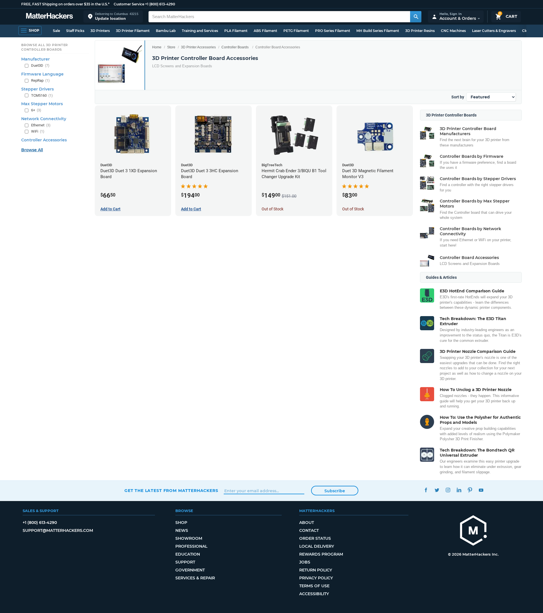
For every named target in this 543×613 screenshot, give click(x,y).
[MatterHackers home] (49, 16)
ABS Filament (265, 31)
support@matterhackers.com (58, 530)
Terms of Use (314, 585)
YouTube (481, 490)
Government (190, 570)
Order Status (315, 538)
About (306, 522)
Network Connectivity (43, 118)
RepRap (40, 80)
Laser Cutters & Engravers (494, 31)
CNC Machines (453, 31)
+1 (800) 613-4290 (160, 4)
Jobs (304, 562)
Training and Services (200, 31)
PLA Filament (235, 31)
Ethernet (41, 125)
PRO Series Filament (332, 31)
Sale (56, 31)
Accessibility (314, 593)
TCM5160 (42, 95)
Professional (191, 546)
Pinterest (470, 490)
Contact (309, 530)
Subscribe (334, 490)
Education (187, 554)
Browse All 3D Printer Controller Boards (44, 47)
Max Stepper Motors (42, 103)
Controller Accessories (44, 140)
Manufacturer (35, 59)
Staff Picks (75, 31)
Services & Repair (195, 577)
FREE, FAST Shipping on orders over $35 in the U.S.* (65, 4)
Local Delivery (316, 546)
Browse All (32, 149)
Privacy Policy (316, 577)
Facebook (426, 490)
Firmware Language (42, 74)
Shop (181, 522)
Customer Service (129, 4)
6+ (36, 110)
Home (156, 47)
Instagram (448, 490)
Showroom (188, 538)
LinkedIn (459, 490)
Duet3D (40, 65)
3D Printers (100, 31)
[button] (113, 16)
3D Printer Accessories (198, 47)
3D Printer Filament (133, 31)
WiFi (37, 131)
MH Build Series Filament (377, 31)
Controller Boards (235, 47)
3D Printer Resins (420, 31)
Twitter (437, 490)
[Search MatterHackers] (415, 16)
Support (185, 562)
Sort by (457, 97)
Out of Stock (272, 209)
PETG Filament (296, 31)
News (181, 530)
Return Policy (315, 570)
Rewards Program (321, 554)
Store (171, 47)
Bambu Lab (166, 31)
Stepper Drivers (37, 89)
